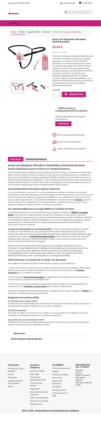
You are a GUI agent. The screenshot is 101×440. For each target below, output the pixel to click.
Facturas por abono (60, 374)
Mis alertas (56, 387)
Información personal (61, 368)
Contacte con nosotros (39, 401)
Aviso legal (34, 374)
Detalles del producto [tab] (36, 159)
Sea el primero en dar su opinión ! (26, 338)
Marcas (11, 386)
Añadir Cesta (73, 94)
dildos (85, 290)
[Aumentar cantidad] (59, 93)
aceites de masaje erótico (42, 236)
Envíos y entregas (37, 371)
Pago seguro (35, 389)
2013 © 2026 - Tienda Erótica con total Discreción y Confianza (50, 410)
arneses (78, 199)
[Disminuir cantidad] (59, 95)
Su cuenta (57, 364)
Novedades (12, 377)
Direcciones (57, 378)
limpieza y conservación (35, 286)
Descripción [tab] (15, 159)
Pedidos (55, 371)
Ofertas (11, 374)
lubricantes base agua (33, 277)
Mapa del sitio (36, 404)
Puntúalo (63, 123)
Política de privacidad (39, 398)
